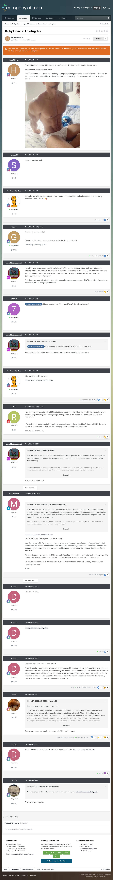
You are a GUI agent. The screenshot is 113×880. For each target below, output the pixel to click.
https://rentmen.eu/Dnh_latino (36, 628)
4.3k (15, 803)
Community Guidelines (89, 849)
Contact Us (24, 875)
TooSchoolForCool (14, 191)
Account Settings (87, 844)
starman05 (14, 155)
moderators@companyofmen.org (22, 854)
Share (87, 38)
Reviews (37, 18)
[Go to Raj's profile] (14, 417)
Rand (14, 695)
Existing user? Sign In (82, 8)
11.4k (15, 610)
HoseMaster (18, 37)
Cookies (33, 875)
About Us (10, 18)
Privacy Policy (14, 875)
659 (14, 214)
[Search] (108, 18)
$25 (52, 852)
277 (14, 517)
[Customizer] (104, 8)
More (63, 18)
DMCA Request (86, 851)
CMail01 (84, 687)
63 (14, 430)
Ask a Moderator (86, 846)
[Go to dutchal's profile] (14, 597)
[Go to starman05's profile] (14, 165)
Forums (24, 18)
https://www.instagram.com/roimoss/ (39, 380)
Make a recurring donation (56, 861)
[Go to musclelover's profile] (14, 504)
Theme (4, 875)
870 (14, 718)
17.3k (15, 250)
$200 (56, 856)
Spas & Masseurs (29, 40)
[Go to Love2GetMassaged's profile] (14, 273)
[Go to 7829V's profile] (14, 309)
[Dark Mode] (109, 8)
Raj (14, 407)
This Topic (100, 18)
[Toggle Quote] (28, 341)
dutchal (14, 587)
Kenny (72, 687)
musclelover (14, 494)
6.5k (14, 322)
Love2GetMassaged (14, 263)
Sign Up (97, 8)
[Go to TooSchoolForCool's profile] (14, 201)
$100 (66, 852)
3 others (93, 687)
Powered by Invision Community (95, 876)
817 (14, 178)
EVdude (14, 780)
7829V (14, 299)
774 (14, 83)
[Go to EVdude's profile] (14, 790)
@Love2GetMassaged (33, 304)
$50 (59, 852)
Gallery (51, 18)
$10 (46, 852)
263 (14, 286)
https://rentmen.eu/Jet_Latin (84, 750)
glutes (13, 227)
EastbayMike (60, 737)
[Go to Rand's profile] (14, 705)
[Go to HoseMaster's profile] (7, 38)
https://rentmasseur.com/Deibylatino (39, 535)
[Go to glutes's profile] (14, 237)
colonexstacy (69, 737)
